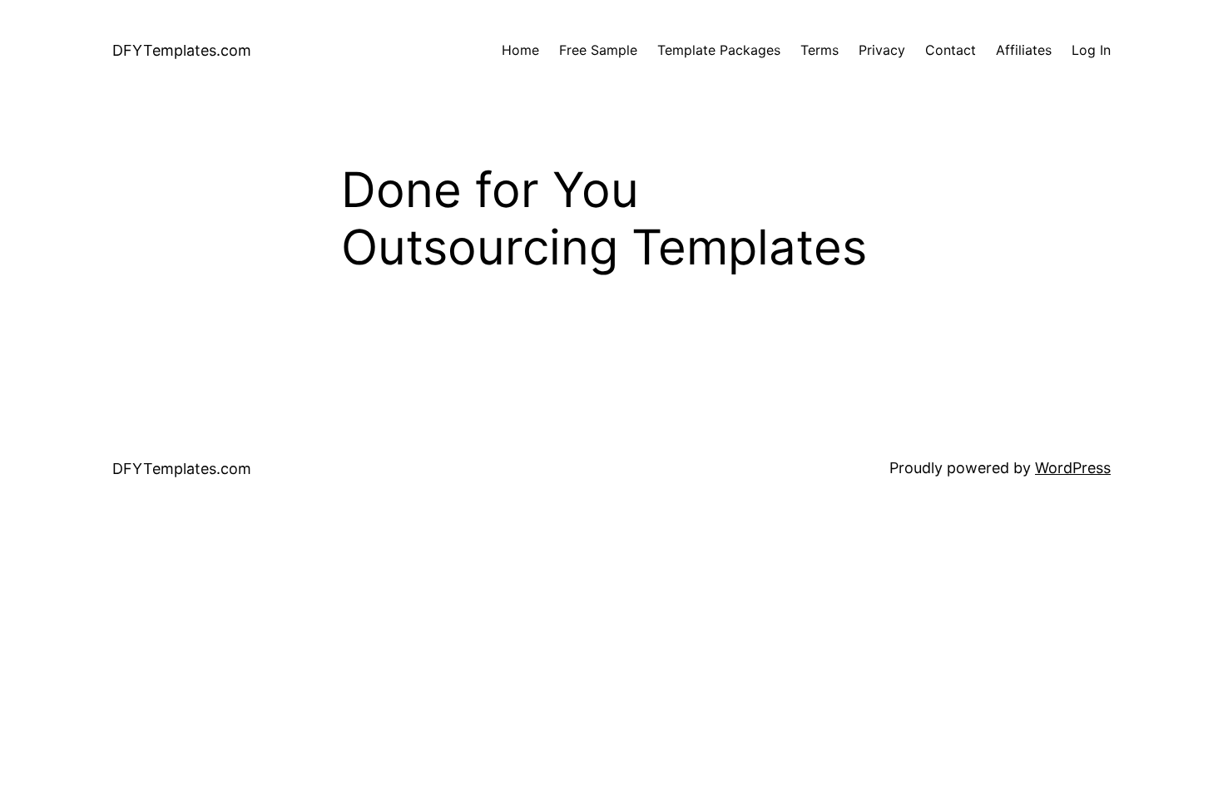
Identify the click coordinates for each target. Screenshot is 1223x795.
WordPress (1073, 468)
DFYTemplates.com (181, 50)
